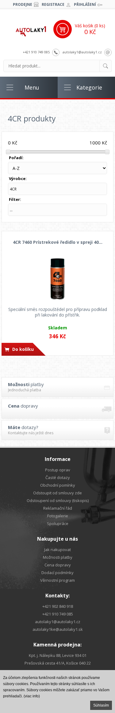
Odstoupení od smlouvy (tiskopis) (58, 500)
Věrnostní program (57, 580)
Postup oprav (57, 470)
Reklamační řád (57, 508)
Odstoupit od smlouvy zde (57, 493)
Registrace (53, 4)
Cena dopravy (57, 565)
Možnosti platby (57, 557)
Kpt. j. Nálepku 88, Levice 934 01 (57, 655)
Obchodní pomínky (57, 485)
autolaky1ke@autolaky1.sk (58, 629)
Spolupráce (57, 523)
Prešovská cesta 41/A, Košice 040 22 (58, 663)
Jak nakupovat (57, 549)
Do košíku (23, 349)
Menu (32, 87)
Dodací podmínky (57, 572)
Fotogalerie (57, 516)
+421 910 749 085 (36, 52)
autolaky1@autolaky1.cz (82, 52)
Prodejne (22, 4)
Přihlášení (85, 4)
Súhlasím (101, 705)
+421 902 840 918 (57, 606)
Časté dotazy (57, 477)
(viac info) (32, 696)
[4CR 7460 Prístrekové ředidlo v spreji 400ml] (57, 279)
